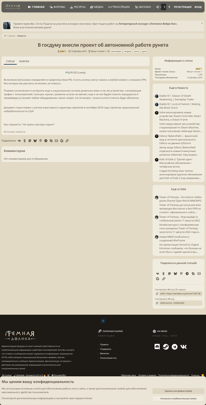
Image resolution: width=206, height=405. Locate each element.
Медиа (98, 7)
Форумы (59, 7)
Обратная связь (128, 375)
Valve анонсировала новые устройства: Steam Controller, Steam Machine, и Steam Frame (180, 116)
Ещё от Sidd (178, 189)
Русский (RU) (60, 375)
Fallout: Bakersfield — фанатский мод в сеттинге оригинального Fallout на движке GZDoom (178, 139)
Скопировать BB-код (164, 298)
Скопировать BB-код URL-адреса (170, 289)
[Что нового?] (169, 7)
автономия (116, 51)
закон (136, 51)
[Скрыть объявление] (201, 23)
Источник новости (14, 131)
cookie (37, 388)
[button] (48, 375)
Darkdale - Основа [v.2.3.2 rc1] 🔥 (31, 375)
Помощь (195, 375)
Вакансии (104, 353)
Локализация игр (108, 358)
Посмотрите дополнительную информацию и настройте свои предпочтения (47, 398)
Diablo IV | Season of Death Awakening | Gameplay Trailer (176, 97)
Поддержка (105, 349)
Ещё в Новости (178, 88)
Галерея (24, 61)
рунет (144, 51)
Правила (104, 344)
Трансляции (121, 7)
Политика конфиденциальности (173, 375)
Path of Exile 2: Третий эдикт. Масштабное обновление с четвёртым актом (176, 163)
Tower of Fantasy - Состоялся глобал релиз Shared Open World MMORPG (180, 198)
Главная (38, 7)
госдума (127, 51)
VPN (143, 79)
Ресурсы (79, 7)
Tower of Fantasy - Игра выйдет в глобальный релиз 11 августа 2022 (179, 218)
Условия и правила (147, 375)
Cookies (8, 375)
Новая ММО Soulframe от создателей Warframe (174, 238)
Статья (10, 61)
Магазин (145, 7)
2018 (100, 107)
